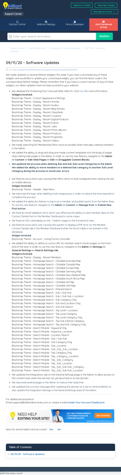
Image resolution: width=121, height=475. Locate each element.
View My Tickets (106, 5)
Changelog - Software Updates (64, 48)
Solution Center (17, 24)
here (81, 91)
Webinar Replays (46, 24)
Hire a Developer (75, 24)
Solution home (17, 48)
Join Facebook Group (103, 26)
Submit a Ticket (81, 5)
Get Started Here (37, 48)
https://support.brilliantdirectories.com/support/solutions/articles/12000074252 (45, 70)
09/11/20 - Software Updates (27, 454)
